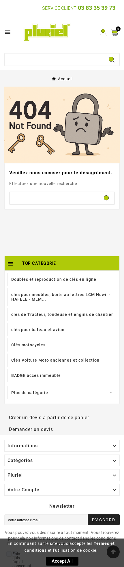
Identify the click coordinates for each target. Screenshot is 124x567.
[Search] (111, 59)
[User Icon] (103, 32)
